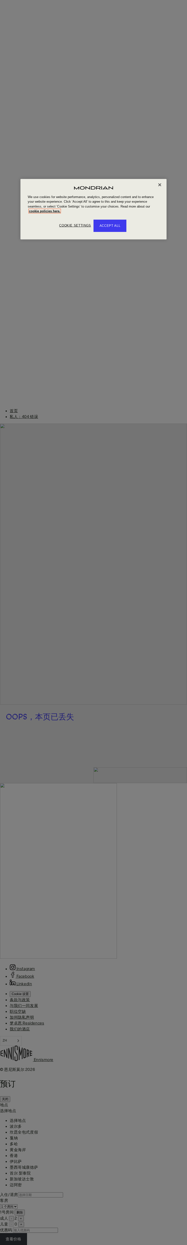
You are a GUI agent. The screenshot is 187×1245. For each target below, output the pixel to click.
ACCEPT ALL (110, 226)
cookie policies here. (44, 211)
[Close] (159, 184)
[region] (93, 209)
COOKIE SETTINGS (75, 225)
